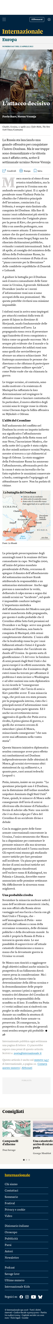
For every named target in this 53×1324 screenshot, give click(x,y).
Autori (9, 1251)
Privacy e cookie (15, 1209)
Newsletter (12, 1257)
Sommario (11, 1197)
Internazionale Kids (17, 1286)
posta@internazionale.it (28, 1053)
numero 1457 (41, 1060)
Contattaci (11, 1190)
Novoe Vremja (27, 116)
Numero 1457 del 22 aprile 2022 (17, 46)
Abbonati (27, 1068)
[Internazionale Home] (18, 1175)
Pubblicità (11, 1238)
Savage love (12, 1274)
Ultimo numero (14, 1280)
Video (8, 1216)
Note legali (15, 1318)
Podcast (10, 1267)
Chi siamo (11, 1184)
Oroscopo (11, 1232)
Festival (10, 1203)
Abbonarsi (37, 19)
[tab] (24, 1160)
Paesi (8, 1245)
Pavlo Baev (9, 116)
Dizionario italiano (17, 1226)
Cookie (25, 1318)
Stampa (27, 171)
